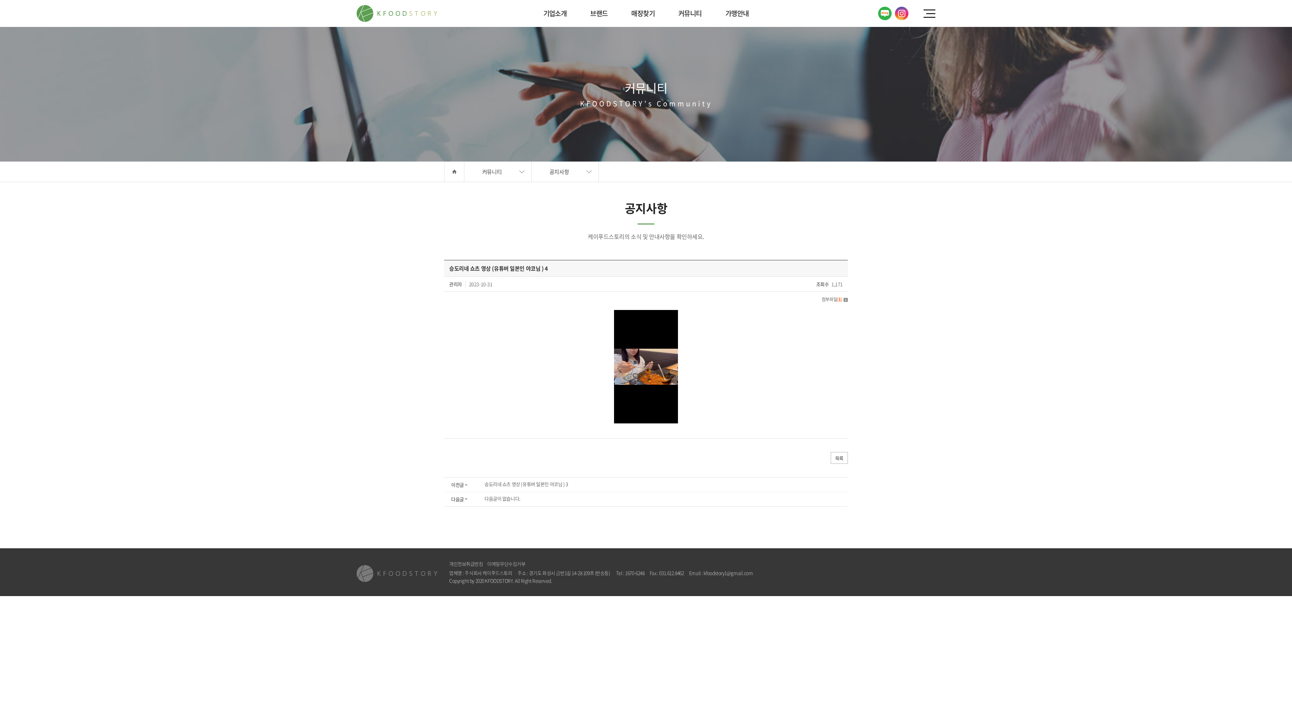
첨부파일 (832, 299)
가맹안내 (737, 13)
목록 (839, 458)
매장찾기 (643, 13)
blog (609, 580)
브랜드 (599, 13)
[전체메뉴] (929, 13)
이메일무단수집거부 (506, 563)
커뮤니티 (690, 13)
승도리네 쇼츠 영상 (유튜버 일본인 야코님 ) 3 (526, 484)
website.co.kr (591, 580)
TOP (1265, 700)
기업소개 (555, 13)
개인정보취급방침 (466, 563)
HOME (454, 172)
